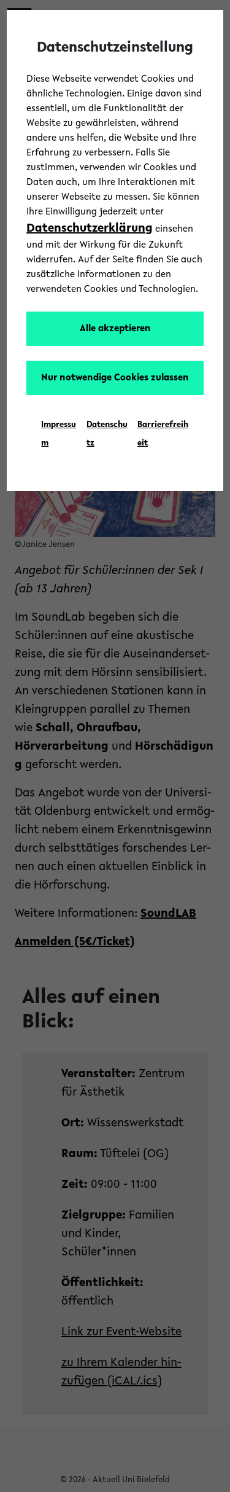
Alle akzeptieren (115, 329)
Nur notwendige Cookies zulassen (115, 378)
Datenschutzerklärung (89, 228)
